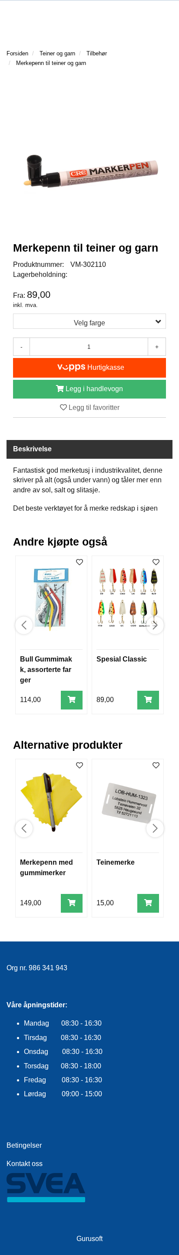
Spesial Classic (121, 659)
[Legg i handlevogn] (72, 700)
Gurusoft (89, 1238)
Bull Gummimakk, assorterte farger (46, 669)
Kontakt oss (25, 1163)
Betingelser (24, 1145)
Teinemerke (115, 862)
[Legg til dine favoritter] (79, 563)
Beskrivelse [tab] (32, 449)
